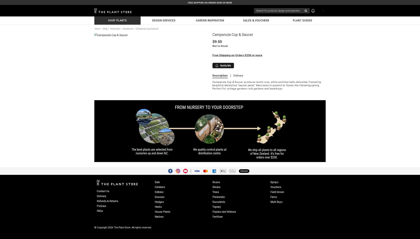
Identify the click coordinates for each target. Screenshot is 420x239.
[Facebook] (171, 170)
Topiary (216, 206)
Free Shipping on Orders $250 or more (210, 3)
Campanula (128, 29)
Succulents (218, 201)
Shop (105, 29)
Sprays (274, 182)
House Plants (162, 211)
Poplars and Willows (224, 211)
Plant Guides (302, 20)
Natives (159, 216)
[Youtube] (186, 170)
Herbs (158, 206)
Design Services (164, 20)
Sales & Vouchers (256, 20)
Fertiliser (217, 216)
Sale (157, 182)
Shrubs (216, 187)
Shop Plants (117, 20)
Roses (216, 182)
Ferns (273, 197)
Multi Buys (276, 201)
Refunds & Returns (107, 201)
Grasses (159, 197)
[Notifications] (313, 10)
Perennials (115, 29)
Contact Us (103, 191)
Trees (215, 192)
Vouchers (275, 187)
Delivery (238, 75)
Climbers (160, 187)
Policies (101, 206)
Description (220, 75)
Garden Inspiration (210, 20)
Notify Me (225, 65)
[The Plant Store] (174, 10)
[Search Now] (306, 10)
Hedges (159, 201)
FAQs (100, 211)
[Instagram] (179, 170)
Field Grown (277, 192)
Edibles (159, 192)
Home (97, 29)
